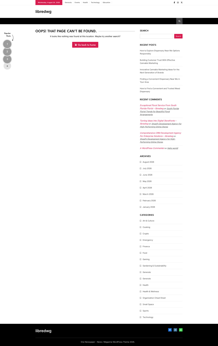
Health (85, 2)
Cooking (146, 227)
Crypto (146, 233)
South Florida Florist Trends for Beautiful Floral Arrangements (159, 111)
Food (145, 253)
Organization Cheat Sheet (154, 298)
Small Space (148, 304)
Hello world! (172, 148)
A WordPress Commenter (152, 148)
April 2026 (147, 187)
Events (77, 2)
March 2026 (148, 194)
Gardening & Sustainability (154, 266)
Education (106, 2)
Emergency (148, 240)
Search (144, 31)
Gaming (146, 259)
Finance (146, 246)
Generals (68, 2)
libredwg (43, 11)
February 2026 (149, 200)
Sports (146, 311)
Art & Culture (148, 221)
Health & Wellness (151, 291)
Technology (95, 2)
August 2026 (148, 162)
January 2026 (149, 207)
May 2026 (147, 181)
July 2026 (147, 168)
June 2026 (147, 175)
